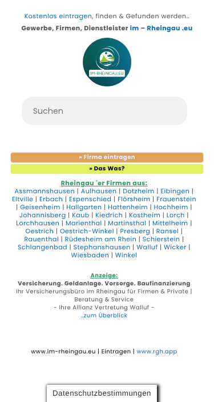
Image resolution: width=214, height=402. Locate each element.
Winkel (126, 255)
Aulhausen (99, 191)
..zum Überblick (104, 316)
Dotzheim (139, 191)
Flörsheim (134, 199)
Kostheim (144, 215)
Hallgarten (84, 207)
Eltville (22, 199)
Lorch (176, 215)
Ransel (167, 231)
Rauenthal (41, 239)
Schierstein (161, 239)
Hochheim (171, 207)
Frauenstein (176, 199)
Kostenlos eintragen (58, 16)
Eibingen (174, 191)
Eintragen (116, 351)
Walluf (147, 247)
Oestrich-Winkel (87, 231)
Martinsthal (127, 223)
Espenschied (90, 199)
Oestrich (40, 231)
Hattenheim (128, 207)
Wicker (175, 247)
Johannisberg (42, 215)
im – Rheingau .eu (161, 28)
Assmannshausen (45, 191)
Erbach (51, 199)
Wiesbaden (90, 255)
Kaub (81, 215)
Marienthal (84, 223)
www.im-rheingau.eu (63, 351)
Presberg (135, 231)
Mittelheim (170, 223)
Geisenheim (40, 207)
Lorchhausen (37, 223)
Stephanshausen (102, 247)
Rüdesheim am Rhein (101, 239)
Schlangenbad (42, 247)
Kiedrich (109, 215)
